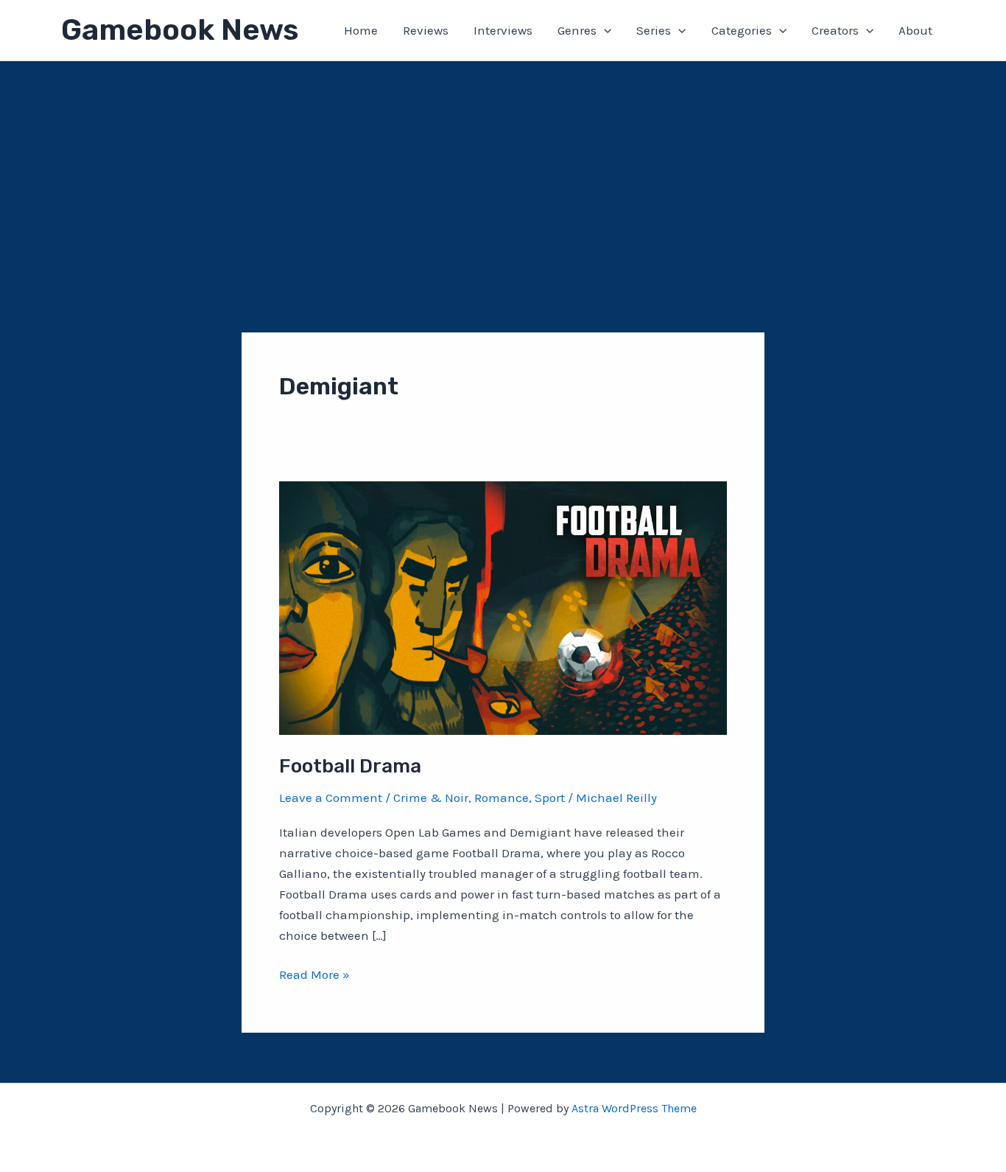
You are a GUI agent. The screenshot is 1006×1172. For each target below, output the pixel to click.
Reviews (426, 30)
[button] (604, 30)
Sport (550, 797)
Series (653, 30)
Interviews (503, 30)
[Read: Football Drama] (503, 606)
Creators (835, 30)
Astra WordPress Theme (634, 1108)
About (915, 30)
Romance (501, 797)
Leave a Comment (330, 797)
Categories (741, 30)
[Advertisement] (503, 172)
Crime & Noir (430, 797)
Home (361, 30)
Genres (577, 30)
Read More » (314, 975)
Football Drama (350, 766)
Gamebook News (179, 30)
